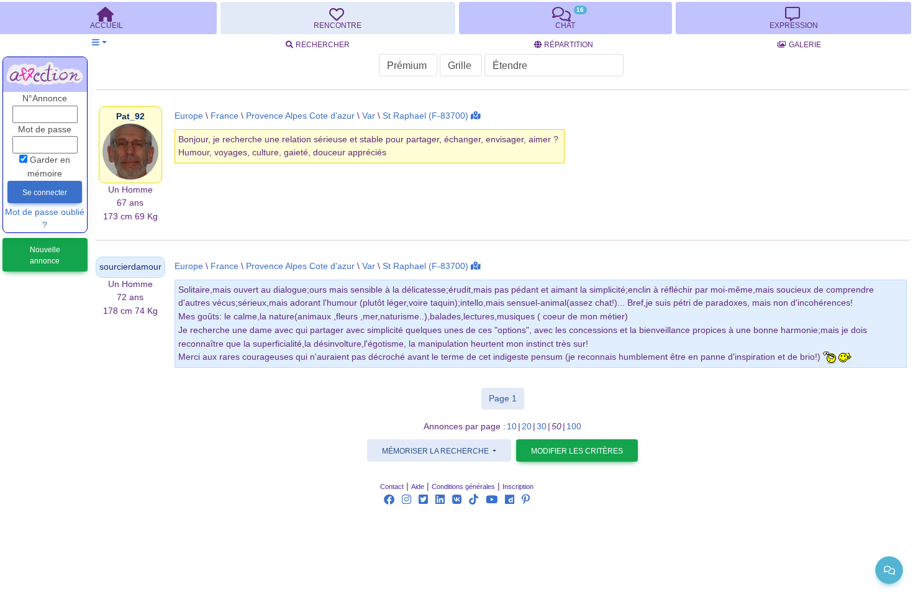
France (224, 116)
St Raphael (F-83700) (425, 116)
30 (542, 426)
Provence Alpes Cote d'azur (300, 116)
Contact (392, 486)
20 (527, 426)
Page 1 (506, 398)
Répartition (568, 44)
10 (512, 426)
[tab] (337, 18)
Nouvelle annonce (45, 255)
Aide (417, 486)
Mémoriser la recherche (436, 451)
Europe (189, 116)
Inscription (518, 486)
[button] (99, 42)
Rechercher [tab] (323, 44)
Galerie (805, 44)
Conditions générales (463, 486)
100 (573, 426)
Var (368, 116)
